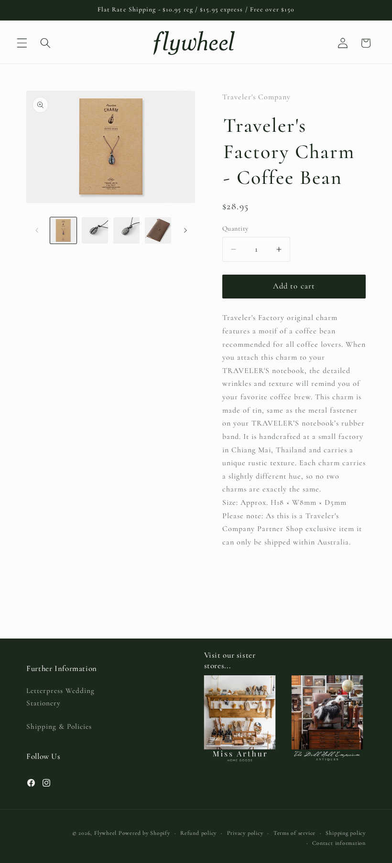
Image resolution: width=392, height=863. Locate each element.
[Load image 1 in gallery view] (63, 230)
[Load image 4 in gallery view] (158, 230)
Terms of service (294, 833)
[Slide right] (185, 230)
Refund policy (198, 833)
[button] (22, 43)
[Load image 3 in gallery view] (126, 230)
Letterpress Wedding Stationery (60, 697)
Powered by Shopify (144, 833)
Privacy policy (245, 833)
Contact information (339, 843)
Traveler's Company (256, 97)
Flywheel (105, 833)
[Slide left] (36, 230)
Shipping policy (346, 833)
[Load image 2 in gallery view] (95, 230)
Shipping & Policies (59, 726)
